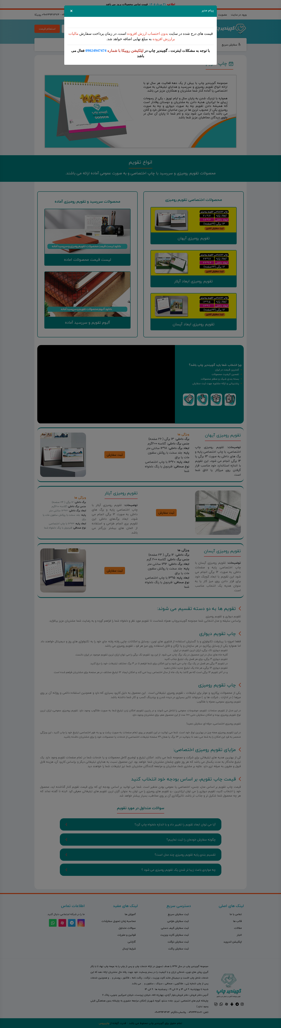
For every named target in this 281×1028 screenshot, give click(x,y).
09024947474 (95, 51)
